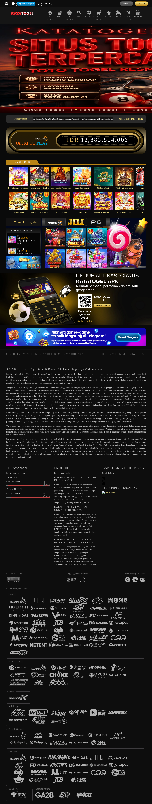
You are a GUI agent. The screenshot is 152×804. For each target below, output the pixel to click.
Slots (60, 17)
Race (79, 17)
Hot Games (50, 18)
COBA (57, 234)
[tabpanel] (76, 68)
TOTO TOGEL (30, 354)
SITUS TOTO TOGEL (74, 354)
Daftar (141, 4)
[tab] (55, 222)
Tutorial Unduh (102, 305)
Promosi (138, 17)
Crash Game (99, 18)
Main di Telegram (28, 4)
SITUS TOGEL (13, 354)
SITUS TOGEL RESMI (50, 354)
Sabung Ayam (128, 18)
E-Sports (118, 17)
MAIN (20, 177)
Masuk (126, 4)
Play (42, 143)
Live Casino (69, 18)
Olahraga (89, 17)
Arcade (109, 17)
